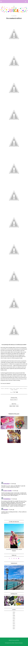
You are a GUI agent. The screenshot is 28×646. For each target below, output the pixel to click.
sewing (21, 388)
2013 (14, 627)
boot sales (7, 388)
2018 (14, 618)
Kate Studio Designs (17, 643)
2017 (14, 620)
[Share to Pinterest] (15, 392)
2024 (14, 612)
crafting (11, 388)
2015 (14, 623)
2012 (14, 628)
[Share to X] (14, 392)
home (14, 388)
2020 (14, 615)
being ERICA (16, 640)
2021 (14, 613)
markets (17, 388)
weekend (15, 389)
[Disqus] (14, 463)
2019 (14, 617)
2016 (14, 622)
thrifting (25, 388)
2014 (14, 625)
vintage (12, 389)
